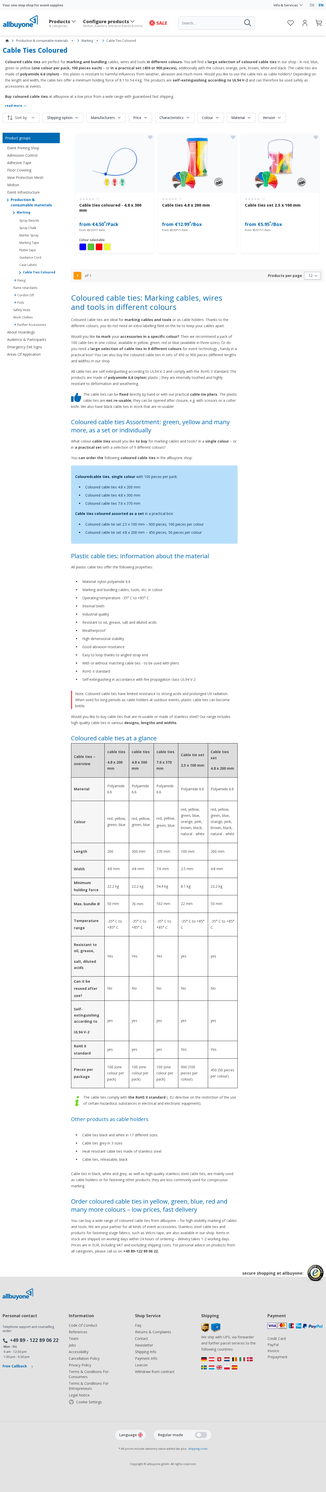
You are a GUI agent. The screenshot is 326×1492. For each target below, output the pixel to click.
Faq (138, 1325)
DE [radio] (312, 5)
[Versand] (229, 1364)
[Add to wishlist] (150, 137)
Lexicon (141, 1365)
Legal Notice (79, 1395)
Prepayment (277, 1356)
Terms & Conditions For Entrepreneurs (88, 1386)
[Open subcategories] (72, 40)
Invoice (273, 1350)
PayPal (273, 1344)
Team (73, 1338)
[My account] (304, 22)
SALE (161, 23)
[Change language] (140, 1435)
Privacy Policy (80, 1365)
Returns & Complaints (153, 1331)
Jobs (72, 1345)
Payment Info (146, 1358)
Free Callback (15, 1366)
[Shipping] (210, 1330)
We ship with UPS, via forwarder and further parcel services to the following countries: (228, 1343)
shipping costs (197, 1448)
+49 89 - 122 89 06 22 (34, 1340)
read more (13, 106)
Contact (141, 1338)
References (78, 1331)
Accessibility (78, 1351)
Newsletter (144, 1345)
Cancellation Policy (84, 1358)
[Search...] (247, 23)
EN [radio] (321, 5)
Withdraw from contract (154, 1371)
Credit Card (276, 1338)
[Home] (7, 41)
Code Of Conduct (83, 1325)
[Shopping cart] (319, 22)
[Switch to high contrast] (201, 1435)
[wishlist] (290, 22)
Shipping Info (145, 1351)
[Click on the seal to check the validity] (315, 1277)
